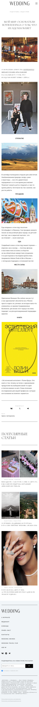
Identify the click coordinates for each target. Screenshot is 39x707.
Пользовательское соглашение (11, 699)
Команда (5, 626)
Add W (4, 647)
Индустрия (24, 12)
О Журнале (6, 617)
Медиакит (5, 621)
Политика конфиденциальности (11, 700)
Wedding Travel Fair (10, 643)
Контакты (5, 634)
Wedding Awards (8, 639)
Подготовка (15, 12)
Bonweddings (28, 70)
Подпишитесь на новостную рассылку (17, 661)
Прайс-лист (6, 630)
